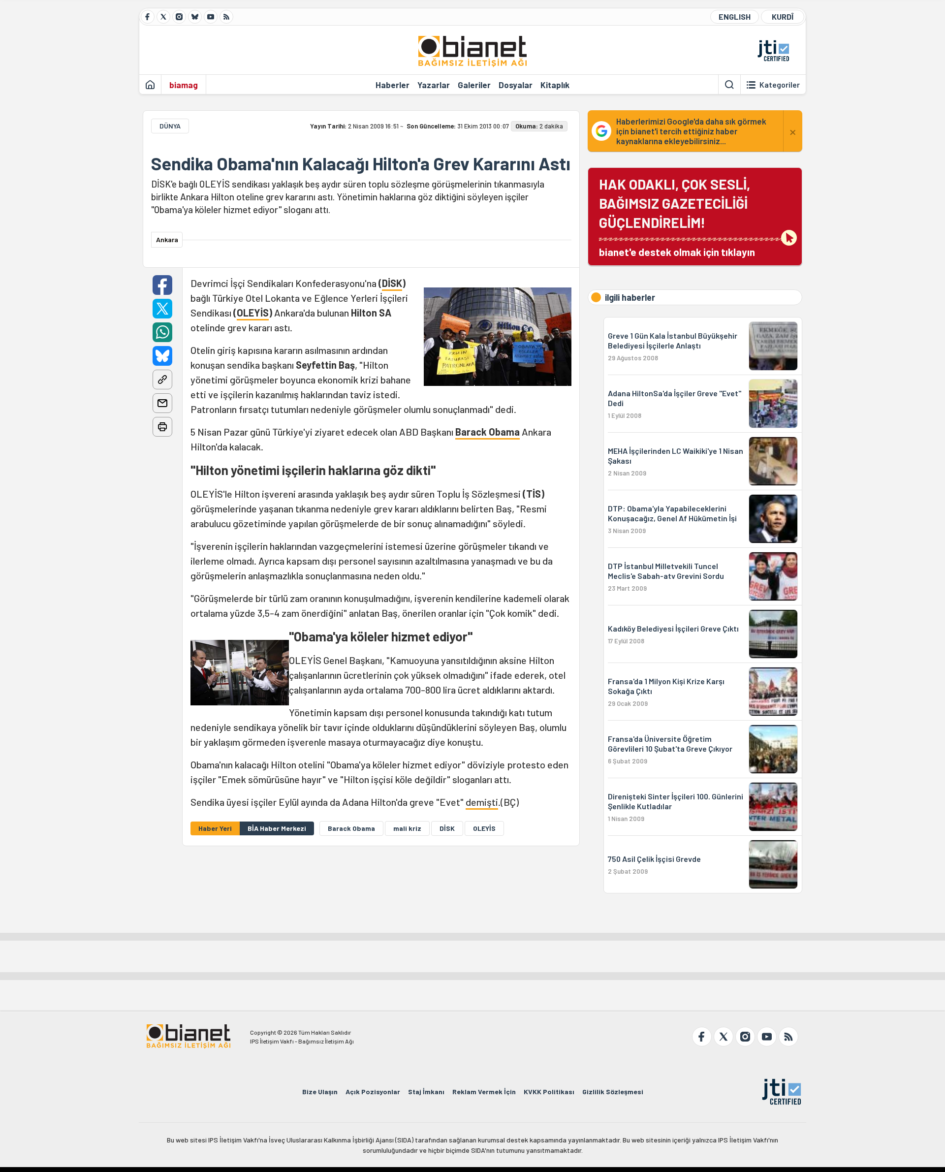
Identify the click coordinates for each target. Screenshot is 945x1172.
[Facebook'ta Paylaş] (162, 285)
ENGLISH (735, 16)
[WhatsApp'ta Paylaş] (162, 332)
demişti (482, 802)
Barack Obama (487, 432)
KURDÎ (782, 16)
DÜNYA (170, 126)
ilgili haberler (630, 297)
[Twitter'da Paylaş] (162, 308)
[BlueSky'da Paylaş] (162, 356)
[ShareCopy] (162, 379)
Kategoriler (779, 85)
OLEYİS (253, 312)
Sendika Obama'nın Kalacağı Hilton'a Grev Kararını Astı (360, 163)
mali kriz (407, 828)
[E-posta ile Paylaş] (162, 403)
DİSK (392, 283)
